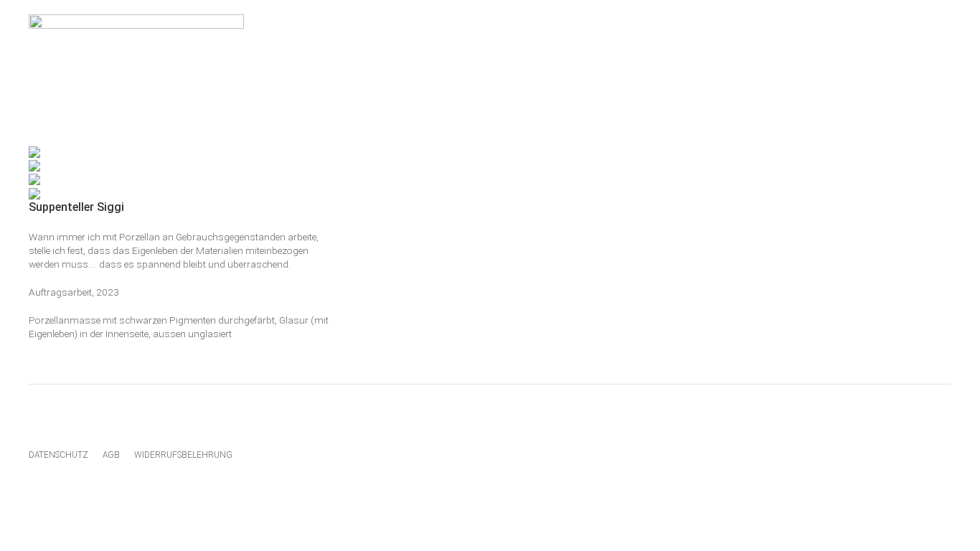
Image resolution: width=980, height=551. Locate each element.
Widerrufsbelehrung (183, 455)
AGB (111, 455)
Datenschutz (58, 455)
